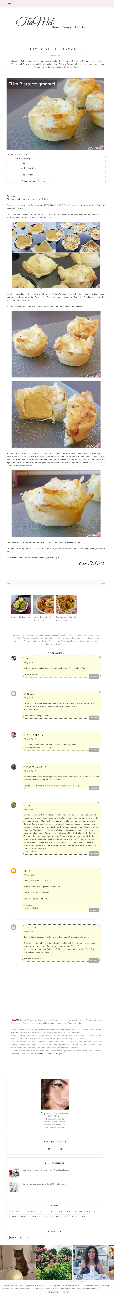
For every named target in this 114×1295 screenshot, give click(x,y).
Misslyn (24, 1216)
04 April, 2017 (29, 931)
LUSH (47, 1216)
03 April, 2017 (29, 739)
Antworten (94, 676)
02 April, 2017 (29, 663)
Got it (66, 1292)
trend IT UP (84, 1216)
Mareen (28, 658)
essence (19, 1212)
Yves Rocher (36, 1216)
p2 (12, 1212)
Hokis (27, 871)
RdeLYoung (31, 1212)
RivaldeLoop (92, 1212)
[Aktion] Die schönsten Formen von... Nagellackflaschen (45, 1170)
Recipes (56, 42)
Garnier (14, 1216)
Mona (27, 805)
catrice (43, 1212)
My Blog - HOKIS (30, 908)
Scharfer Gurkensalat (20, 617)
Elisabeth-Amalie (34, 767)
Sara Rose (29, 927)
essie (51, 1212)
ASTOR (73, 1216)
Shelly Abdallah (34, 735)
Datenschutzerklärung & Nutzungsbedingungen (43, 1023)
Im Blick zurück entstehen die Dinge (64, 786)
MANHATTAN (78, 1212)
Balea (59, 1212)
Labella (28, 693)
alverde (56, 1216)
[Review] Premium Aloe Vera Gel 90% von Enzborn (43, 1184)
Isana (68, 1212)
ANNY (65, 1216)
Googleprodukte (75, 1023)
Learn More (52, 1292)
